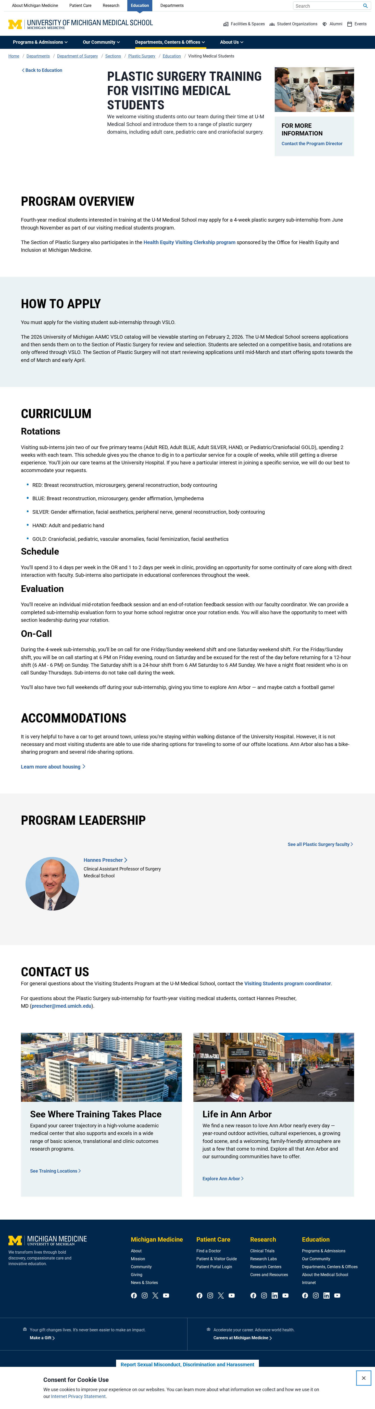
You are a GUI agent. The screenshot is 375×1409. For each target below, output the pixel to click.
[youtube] (166, 1295)
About (136, 1250)
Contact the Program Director (312, 143)
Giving (136, 1274)
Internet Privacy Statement (78, 1396)
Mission (138, 1258)
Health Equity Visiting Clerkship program (189, 242)
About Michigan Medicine (35, 5)
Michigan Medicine (157, 1239)
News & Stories (144, 1282)
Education (140, 5)
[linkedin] (275, 1295)
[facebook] (134, 1295)
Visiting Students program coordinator (287, 983)
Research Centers (265, 1266)
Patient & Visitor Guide (216, 1258)
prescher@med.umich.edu (61, 1006)
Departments (172, 5)
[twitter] (155, 1295)
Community (141, 1266)
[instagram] (145, 1295)
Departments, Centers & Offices (330, 1266)
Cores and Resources (269, 1274)
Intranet (309, 1282)
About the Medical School (325, 1274)
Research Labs (263, 1258)
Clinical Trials (262, 1250)
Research (111, 5)
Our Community (316, 1258)
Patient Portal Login (214, 1266)
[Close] (363, 1378)
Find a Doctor (208, 1250)
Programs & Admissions (323, 1250)
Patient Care (80, 5)
